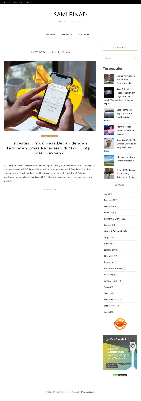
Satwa (107, 287)
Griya (106, 237)
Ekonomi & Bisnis (50, 136)
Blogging (108, 200)
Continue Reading (50, 189)
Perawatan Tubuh (112, 268)
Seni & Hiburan (111, 299)
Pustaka (108, 274)
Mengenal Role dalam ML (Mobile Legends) (125, 130)
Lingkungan (109, 249)
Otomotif (108, 256)
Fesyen (107, 225)
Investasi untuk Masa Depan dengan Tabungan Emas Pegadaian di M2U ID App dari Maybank (49, 148)
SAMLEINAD (70, 14)
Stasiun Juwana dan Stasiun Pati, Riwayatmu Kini (126, 79)
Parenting (108, 262)
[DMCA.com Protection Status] (120, 376)
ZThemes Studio (88, 392)
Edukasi (108, 212)
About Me (7, 2)
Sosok (107, 311)
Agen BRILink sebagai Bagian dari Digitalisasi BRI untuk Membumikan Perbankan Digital (119, 96)
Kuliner (107, 243)
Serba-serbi (109, 305)
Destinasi (108, 206)
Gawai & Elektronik (113, 231)
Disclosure (17, 2)
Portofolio (28, 2)
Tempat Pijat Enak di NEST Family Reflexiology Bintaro (126, 173)
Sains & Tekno (110, 280)
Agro (106, 193)
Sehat (106, 293)
